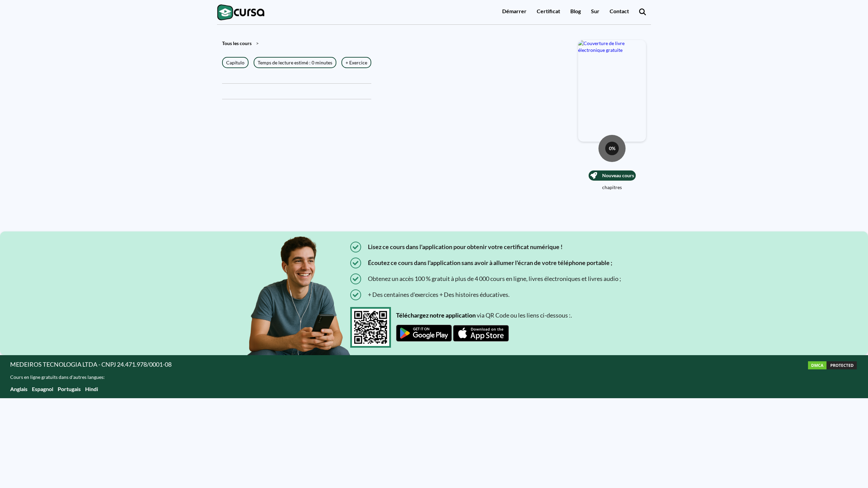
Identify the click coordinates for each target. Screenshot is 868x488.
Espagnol (42, 389)
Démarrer (514, 11)
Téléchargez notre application (436, 315)
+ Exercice (356, 62)
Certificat (548, 11)
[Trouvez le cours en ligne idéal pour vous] (642, 12)
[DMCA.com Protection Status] (832, 376)
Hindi (91, 389)
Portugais (69, 389)
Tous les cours (237, 43)
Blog (575, 11)
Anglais (18, 389)
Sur (595, 11)
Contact (619, 11)
